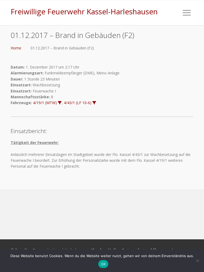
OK (103, 264)
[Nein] (197, 260)
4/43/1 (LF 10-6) (77, 102)
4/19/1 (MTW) (45, 102)
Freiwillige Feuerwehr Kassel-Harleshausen (84, 11)
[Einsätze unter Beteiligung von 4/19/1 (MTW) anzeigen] (60, 103)
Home (16, 47)
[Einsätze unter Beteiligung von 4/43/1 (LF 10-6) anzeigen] (94, 103)
